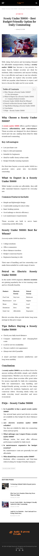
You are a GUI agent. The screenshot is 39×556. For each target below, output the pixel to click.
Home (3, 9)
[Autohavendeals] (20, 3)
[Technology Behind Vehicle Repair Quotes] (5, 486)
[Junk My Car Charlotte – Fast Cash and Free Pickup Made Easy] (5, 513)
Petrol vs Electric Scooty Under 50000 (18, 103)
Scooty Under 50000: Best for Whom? (18, 101)
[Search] (36, 3)
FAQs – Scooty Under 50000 (14, 110)
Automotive (19, 14)
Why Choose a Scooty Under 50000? (17, 92)
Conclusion (8, 108)
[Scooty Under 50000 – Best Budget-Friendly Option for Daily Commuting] (19, 57)
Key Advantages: (13, 94)
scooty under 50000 (9, 468)
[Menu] (3, 3)
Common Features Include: (16, 99)
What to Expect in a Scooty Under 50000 (19, 96)
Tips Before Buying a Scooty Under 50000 (19, 106)
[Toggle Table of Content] (33, 89)
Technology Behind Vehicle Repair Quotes (23, 484)
